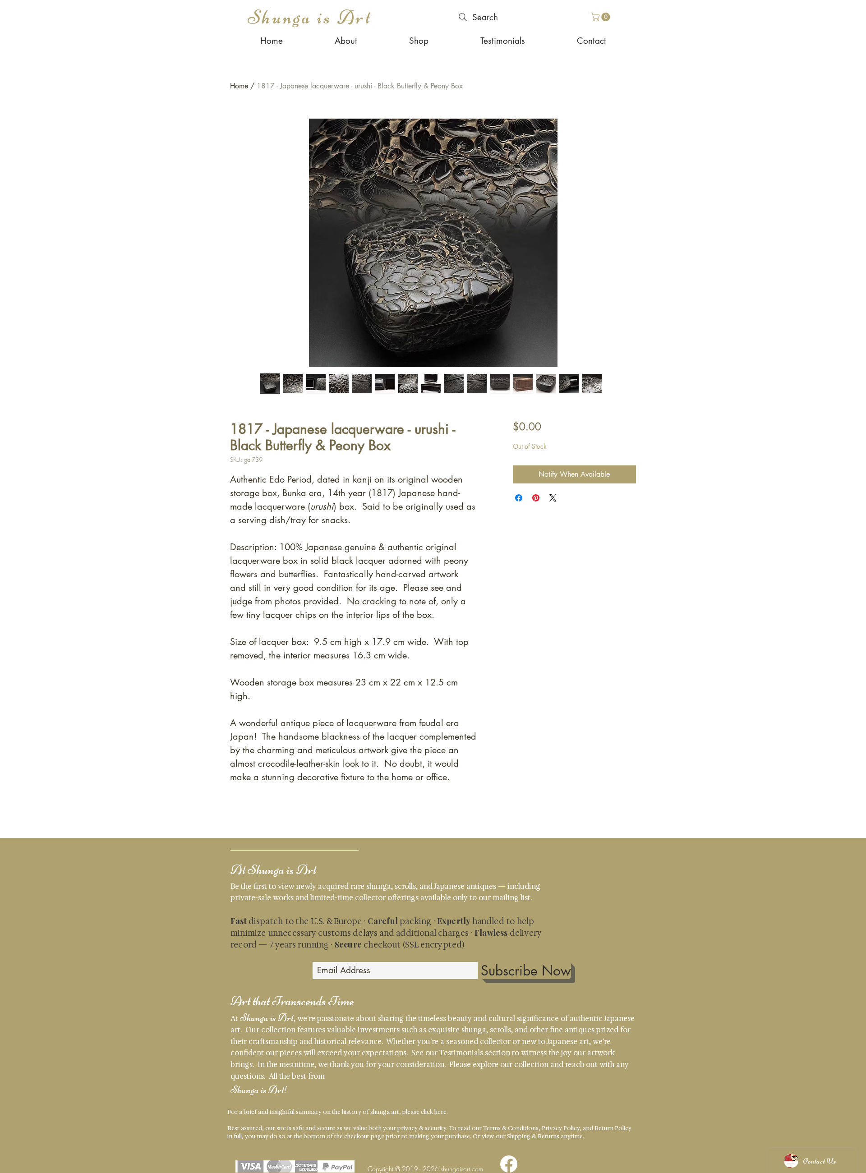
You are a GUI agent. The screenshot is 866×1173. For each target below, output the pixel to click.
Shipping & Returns (533, 1136)
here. (441, 1112)
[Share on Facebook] (518, 497)
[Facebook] (508, 1164)
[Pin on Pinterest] (535, 497)
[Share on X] (553, 497)
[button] (601, 17)
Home (239, 86)
